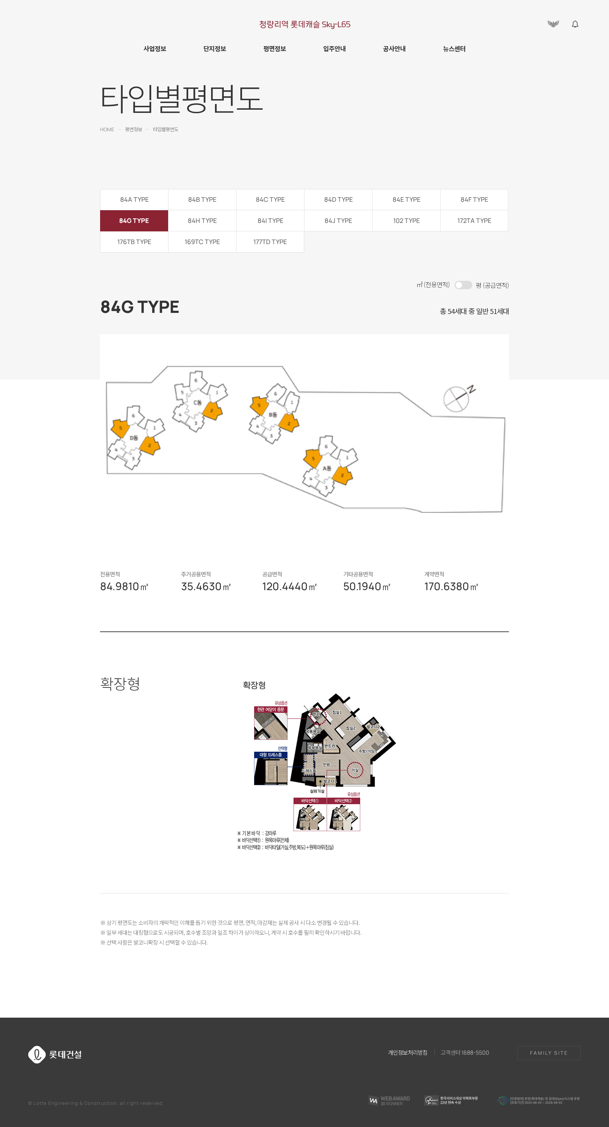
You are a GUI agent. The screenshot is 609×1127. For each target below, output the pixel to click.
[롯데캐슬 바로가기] (553, 24)
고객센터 (465, 1052)
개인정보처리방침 (407, 1052)
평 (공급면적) (492, 285)
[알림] (575, 24)
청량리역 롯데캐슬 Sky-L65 (304, 24)
